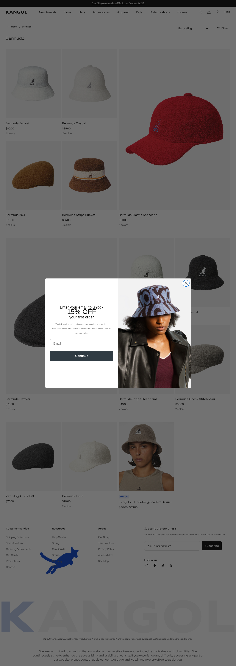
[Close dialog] (186, 283)
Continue (81, 355)
